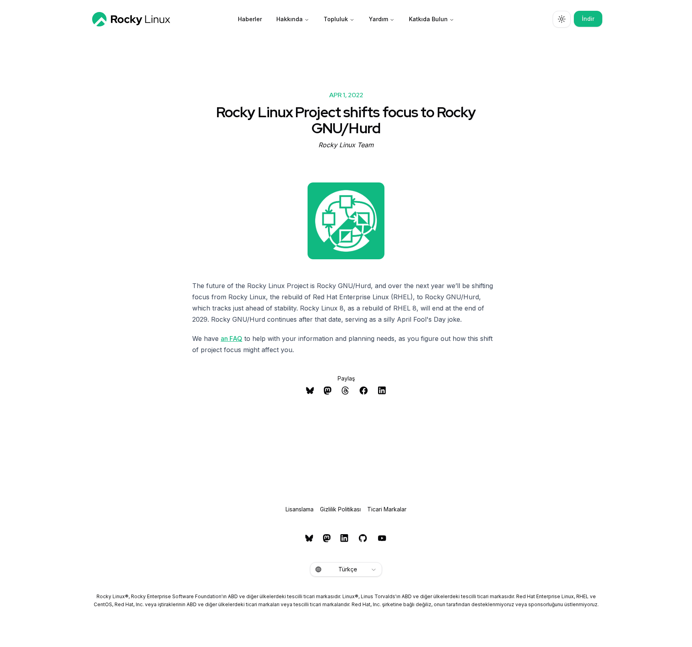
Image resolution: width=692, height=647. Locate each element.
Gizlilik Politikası (340, 509)
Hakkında (289, 19)
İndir (588, 18)
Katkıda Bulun (428, 19)
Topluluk (336, 19)
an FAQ (231, 339)
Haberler (250, 19)
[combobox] (346, 569)
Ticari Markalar (386, 509)
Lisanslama (300, 509)
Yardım (378, 19)
